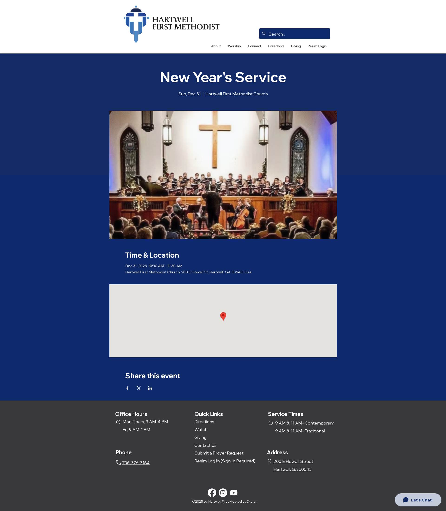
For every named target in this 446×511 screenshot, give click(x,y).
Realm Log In (207, 461)
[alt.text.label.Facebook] (212, 492)
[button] (216, 46)
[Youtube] (234, 492)
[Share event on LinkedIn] (150, 388)
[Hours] (118, 422)
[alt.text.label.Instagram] (223, 492)
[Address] (269, 461)
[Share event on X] (139, 388)
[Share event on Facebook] (127, 388)
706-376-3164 (136, 462)
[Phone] (118, 462)
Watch (200, 429)
